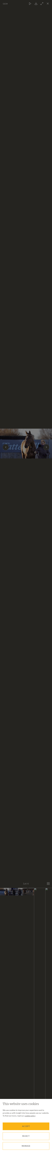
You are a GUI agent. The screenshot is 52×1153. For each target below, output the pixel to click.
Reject (26, 1136)
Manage (26, 1146)
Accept (26, 1126)
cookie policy (30, 1116)
